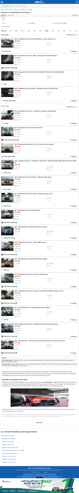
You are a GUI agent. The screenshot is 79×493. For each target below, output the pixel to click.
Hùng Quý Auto (8, 156)
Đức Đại (6, 320)
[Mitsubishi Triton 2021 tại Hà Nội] (7, 230)
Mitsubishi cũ (9, 9)
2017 (64, 31)
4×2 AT (4, 23)
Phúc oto (6, 270)
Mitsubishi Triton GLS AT (8, 462)
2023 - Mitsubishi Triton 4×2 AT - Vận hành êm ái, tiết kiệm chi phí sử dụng (35, 111)
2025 (16, 31)
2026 (10, 31)
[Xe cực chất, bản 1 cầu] (7, 42)
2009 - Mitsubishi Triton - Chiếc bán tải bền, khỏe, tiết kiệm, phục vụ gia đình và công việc (39, 341)
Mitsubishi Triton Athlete (9, 439)
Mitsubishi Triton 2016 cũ (9, 456)
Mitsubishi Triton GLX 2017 (9, 459)
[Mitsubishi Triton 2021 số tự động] (7, 311)
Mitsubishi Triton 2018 (8, 441)
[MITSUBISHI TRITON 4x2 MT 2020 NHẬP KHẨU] (7, 75)
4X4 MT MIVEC (6, 26)
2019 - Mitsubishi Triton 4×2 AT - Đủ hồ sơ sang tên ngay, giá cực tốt (33, 193)
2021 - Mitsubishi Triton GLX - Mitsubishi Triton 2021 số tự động (32, 307)
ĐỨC (5, 84)
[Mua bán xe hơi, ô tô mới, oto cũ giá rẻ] (39, 2)
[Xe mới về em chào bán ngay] (7, 148)
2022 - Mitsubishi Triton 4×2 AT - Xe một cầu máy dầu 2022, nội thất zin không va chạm (38, 291)
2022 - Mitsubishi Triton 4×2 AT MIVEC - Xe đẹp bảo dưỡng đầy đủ (33, 177)
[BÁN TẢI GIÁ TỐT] (7, 131)
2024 (22, 31)
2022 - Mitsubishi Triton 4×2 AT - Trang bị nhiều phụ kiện (30, 242)
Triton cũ (16, 9)
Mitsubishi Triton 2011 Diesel (9, 453)
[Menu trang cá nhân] (77, 2)
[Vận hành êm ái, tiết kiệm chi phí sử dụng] (7, 115)
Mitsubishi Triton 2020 (26, 9)
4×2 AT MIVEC (31, 23)
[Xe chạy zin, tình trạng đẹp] (7, 278)
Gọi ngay (74, 51)
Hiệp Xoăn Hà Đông (9, 68)
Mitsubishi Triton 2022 (8, 436)
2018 (58, 31)
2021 (40, 31)
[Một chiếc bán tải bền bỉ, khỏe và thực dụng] (7, 328)
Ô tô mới (11, 15)
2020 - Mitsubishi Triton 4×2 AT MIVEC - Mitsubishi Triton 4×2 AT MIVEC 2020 (36, 88)
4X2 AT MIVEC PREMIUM (60, 23)
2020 (46, 31)
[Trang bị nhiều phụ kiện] (7, 246)
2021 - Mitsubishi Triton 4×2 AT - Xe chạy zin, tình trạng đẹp (31, 274)
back (4, 19)
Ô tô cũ (3, 9)
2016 (70, 31)
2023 (28, 31)
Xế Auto (6, 123)
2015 (76, 31)
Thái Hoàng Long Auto (10, 140)
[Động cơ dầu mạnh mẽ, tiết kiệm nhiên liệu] (7, 59)
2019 (52, 31)
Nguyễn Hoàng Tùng (10, 100)
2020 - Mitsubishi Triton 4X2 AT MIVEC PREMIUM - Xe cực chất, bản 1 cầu (35, 39)
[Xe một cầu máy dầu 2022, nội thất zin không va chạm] (7, 294)
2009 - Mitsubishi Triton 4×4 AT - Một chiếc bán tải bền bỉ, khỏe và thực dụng (36, 324)
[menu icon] (2, 2)
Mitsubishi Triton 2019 (8, 444)
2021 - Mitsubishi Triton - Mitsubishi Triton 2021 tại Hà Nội (30, 227)
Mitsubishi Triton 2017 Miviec (10, 447)
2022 (34, 31)
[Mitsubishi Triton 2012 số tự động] (7, 262)
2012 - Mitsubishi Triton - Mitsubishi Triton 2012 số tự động (30, 259)
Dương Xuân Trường (9, 238)
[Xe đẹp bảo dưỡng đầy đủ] (7, 181)
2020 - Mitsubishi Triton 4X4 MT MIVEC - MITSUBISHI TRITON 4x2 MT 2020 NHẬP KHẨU (39, 72)
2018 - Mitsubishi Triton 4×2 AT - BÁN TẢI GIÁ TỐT (28, 127)
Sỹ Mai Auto (7, 51)
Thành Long (7, 172)
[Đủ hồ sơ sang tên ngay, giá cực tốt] (7, 197)
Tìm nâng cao (5, 6)
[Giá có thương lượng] (7, 214)
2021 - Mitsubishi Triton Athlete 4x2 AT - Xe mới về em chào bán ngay (34, 144)
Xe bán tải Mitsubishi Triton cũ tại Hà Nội (13, 450)
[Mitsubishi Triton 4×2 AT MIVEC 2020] (7, 92)
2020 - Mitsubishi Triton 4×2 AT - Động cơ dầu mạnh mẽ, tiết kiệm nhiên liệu (35, 55)
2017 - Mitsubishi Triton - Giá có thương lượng (27, 210)
